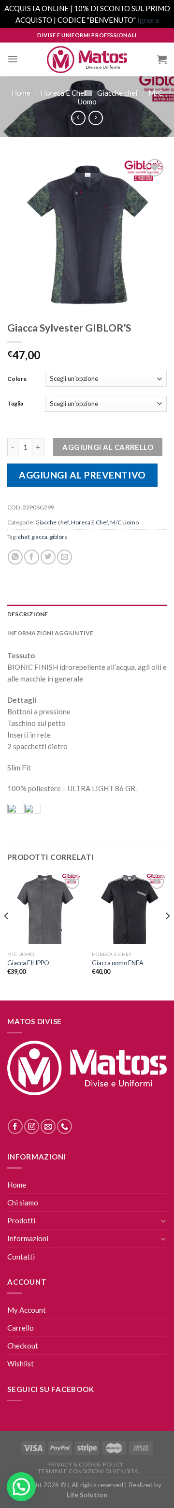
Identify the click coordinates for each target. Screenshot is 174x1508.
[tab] (87, 614)
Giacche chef (117, 92)
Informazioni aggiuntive (50, 633)
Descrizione (27, 614)
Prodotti (21, 1220)
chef (23, 536)
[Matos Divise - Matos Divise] (87, 59)
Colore (17, 378)
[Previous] (7, 935)
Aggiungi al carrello (107, 447)
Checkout (22, 1345)
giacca (39, 536)
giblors (58, 536)
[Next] (167, 935)
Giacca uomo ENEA (118, 963)
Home (21, 92)
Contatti (21, 1256)
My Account (26, 1309)
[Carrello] (162, 59)
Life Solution (87, 1495)
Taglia (15, 403)
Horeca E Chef (64, 92)
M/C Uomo (124, 522)
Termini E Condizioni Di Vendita (88, 1471)
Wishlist (20, 1363)
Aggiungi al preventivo (82, 474)
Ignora (148, 19)
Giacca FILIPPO (28, 963)
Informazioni (27, 1238)
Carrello (20, 1327)
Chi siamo (22, 1202)
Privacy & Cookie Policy (86, 1464)
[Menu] (12, 59)
